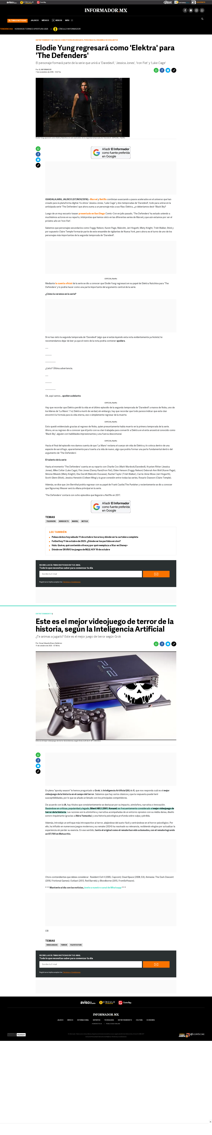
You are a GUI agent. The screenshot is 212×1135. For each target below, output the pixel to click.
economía (151, 1019)
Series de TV (64, 521)
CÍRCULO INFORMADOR (69, 29)
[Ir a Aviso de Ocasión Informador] (12, 1)
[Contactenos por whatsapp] (202, 9)
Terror (64, 944)
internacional (83, 1019)
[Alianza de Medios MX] (184, 1033)
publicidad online (113, 1023)
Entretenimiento (44, 40)
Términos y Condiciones (71, 581)
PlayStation (75, 944)
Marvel (93, 199)
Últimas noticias (17, 20)
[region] (106, 1129)
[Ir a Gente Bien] (40, 1)
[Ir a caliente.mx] (168, 2)
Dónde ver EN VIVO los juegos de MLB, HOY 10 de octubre (81, 549)
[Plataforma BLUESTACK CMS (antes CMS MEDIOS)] (21, 1033)
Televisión (50, 521)
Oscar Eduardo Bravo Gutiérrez (50, 643)
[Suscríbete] (197, 2)
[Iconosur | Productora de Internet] (11, 1033)
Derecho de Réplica (105, 1036)
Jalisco (35, 20)
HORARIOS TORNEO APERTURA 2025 (31, 29)
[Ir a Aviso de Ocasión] (88, 1000)
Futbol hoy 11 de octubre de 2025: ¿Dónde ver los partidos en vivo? (86, 541)
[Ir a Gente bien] (125, 1000)
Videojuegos (51, 944)
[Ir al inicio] (36, 10)
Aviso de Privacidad (92, 1036)
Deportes (96, 1019)
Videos (58, 20)
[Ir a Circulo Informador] (25, 1)
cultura (139, 1019)
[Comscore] (197, 1033)
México (45, 20)
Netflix (85, 521)
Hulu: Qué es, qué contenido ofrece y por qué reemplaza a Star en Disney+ (90, 545)
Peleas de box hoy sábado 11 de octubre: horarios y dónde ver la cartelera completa (95, 537)
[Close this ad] (210, 1121)
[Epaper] (180, 2)
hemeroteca (97, 1023)
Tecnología (109, 1019)
